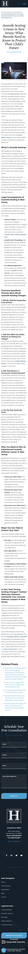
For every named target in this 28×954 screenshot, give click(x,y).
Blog (20, 12)
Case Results (5, 889)
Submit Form (14, 796)
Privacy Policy (11, 950)
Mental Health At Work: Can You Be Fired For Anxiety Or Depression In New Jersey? (15, 698)
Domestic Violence (7, 913)
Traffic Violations (6, 921)
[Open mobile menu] (24, 3)
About (3, 882)
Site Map (18, 950)
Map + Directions (14, 841)
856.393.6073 (16, 835)
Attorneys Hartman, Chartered (9, 12)
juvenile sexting (14, 94)
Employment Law (6, 924)
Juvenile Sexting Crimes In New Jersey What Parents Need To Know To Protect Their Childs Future (12, 15)
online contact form (10, 649)
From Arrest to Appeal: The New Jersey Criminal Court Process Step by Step (14, 684)
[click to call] (3, 950)
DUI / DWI (4, 917)
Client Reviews (5, 886)
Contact (3, 897)
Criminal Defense (6, 910)
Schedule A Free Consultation (14, 935)
